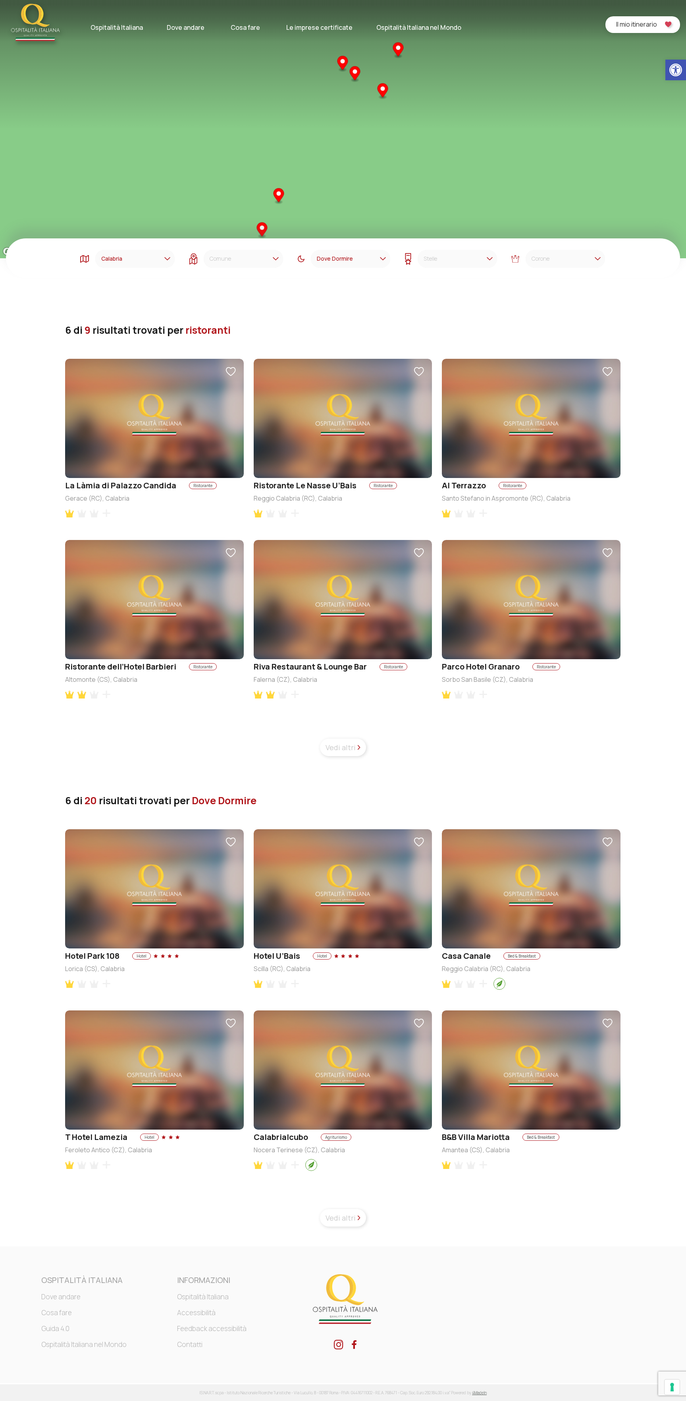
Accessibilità (196, 1312)
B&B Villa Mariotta (476, 1137)
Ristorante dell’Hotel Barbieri (120, 666)
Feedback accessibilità (212, 1328)
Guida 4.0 (55, 1328)
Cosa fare (245, 27)
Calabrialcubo (281, 1137)
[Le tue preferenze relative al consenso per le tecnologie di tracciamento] (672, 1387)
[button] (675, 70)
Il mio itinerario (636, 24)
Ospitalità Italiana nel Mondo (418, 27)
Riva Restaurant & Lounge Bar (310, 666)
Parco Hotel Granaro (481, 666)
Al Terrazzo (464, 485)
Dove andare (185, 27)
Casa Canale (466, 955)
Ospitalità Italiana (117, 27)
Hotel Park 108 (92, 955)
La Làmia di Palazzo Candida (120, 485)
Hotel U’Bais (277, 955)
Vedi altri (341, 747)
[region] (343, 129)
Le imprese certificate (319, 27)
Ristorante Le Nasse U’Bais (305, 485)
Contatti (189, 1344)
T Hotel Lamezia (96, 1137)
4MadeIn (479, 1392)
